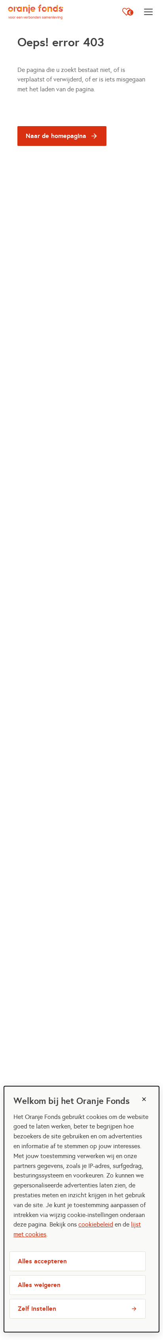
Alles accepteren (42, 1261)
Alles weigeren (39, 1285)
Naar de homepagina (56, 136)
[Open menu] (148, 11)
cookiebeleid (95, 1224)
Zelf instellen (37, 1308)
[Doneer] (128, 12)
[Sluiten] (144, 1099)
